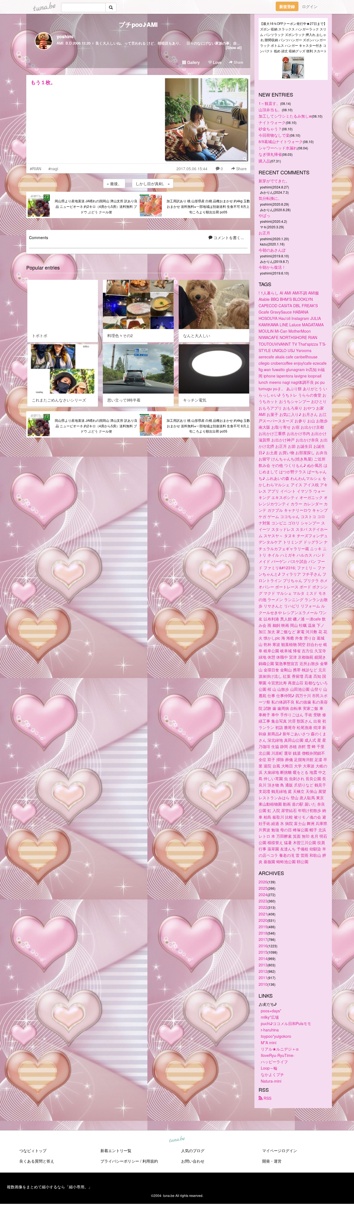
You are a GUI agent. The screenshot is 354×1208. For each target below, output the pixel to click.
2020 (263, 920)
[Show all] (234, 47)
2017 (263, 939)
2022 (263, 907)
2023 (263, 901)
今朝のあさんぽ (272, 250)
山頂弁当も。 (270, 109)
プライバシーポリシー (119, 1161)
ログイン (309, 6)
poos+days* (271, 1010)
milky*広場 (270, 1017)
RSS (266, 1098)
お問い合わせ (192, 1161)
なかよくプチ (272, 1074)
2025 (263, 888)
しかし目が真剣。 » (153, 183)
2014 (263, 958)
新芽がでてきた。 (274, 180)
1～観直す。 (269, 103)
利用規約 (150, 1161)
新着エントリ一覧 (115, 1150)
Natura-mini (271, 1081)
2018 (263, 933)
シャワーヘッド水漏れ (278, 148)
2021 (263, 914)
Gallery (193, 62)
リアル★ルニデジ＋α (280, 1049)
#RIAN (35, 168)
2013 (263, 965)
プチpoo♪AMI (138, 24)
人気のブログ (192, 1150)
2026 (263, 881)
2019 (263, 926)
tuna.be (176, 1139)
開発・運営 (272, 1161)
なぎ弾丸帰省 (270, 154)
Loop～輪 (269, 1068)
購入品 (264, 161)
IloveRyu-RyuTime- (278, 1055)
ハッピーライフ (274, 1061)
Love (217, 62)
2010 (263, 984)
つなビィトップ (32, 1150)
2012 (263, 971)
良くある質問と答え (36, 1161)
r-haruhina (270, 1030)
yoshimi (65, 36)
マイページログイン (279, 1150)
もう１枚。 (43, 82)
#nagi (53, 168)
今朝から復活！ (272, 267)
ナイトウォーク (272, 122)
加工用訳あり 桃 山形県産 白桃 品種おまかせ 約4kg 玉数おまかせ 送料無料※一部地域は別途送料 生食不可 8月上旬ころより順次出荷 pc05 (208, 206)
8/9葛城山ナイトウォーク (281, 141)
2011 (263, 977)
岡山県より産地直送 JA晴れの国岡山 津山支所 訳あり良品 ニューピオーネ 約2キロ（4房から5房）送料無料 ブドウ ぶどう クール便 (96, 206)
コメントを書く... (228, 237)
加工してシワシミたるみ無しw (285, 116)
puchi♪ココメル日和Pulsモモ (286, 1023)
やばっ (264, 215)
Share (238, 62)
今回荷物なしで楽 (274, 135)
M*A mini (268, 1042)
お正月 (264, 233)
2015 (263, 952)
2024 (263, 894)
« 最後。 (114, 183)
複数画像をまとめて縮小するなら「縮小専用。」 (49, 1186)
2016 (263, 945)
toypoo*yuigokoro (276, 1036)
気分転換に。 (270, 198)
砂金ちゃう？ (270, 128)
